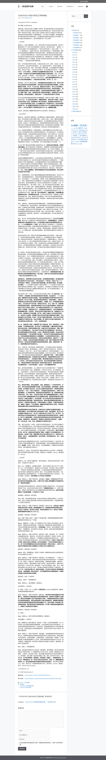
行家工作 (78, 141)
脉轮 (79, 139)
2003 (73, 96)
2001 (73, 101)
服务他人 (80, 133)
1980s (74, 109)
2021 (73, 64)
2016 (73, 77)
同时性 (75, 130)
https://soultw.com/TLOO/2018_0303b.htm (38, 675)
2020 (73, 67)
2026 (73, 52)
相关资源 (80, 6)
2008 (73, 87)
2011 (73, 82)
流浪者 (75, 135)
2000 (73, 104)
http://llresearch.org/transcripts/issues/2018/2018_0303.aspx (43, 678)
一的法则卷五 (76, 45)
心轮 (72, 132)
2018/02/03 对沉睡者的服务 (27, 686)
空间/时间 (82, 137)
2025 (73, 55)
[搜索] (86, 16)
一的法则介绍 (76, 33)
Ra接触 (74, 125)
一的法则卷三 (76, 40)
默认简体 (82, 1)
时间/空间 (72, 133)
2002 (73, 99)
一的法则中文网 (27, 6)
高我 (81, 143)
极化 (83, 133)
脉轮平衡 (83, 139)
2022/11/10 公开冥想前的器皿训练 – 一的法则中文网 (40, 702)
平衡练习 (86, 130)
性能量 (74, 132)
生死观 (72, 137)
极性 (85, 133)
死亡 (72, 135)
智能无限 (76, 133)
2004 (73, 94)
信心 (77, 128)
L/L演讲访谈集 (75, 111)
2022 (73, 62)
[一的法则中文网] (18, 6)
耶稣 (73, 139)
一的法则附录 (76, 47)
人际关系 (73, 128)
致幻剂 (74, 141)
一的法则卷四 (76, 42)
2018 (21, 682)
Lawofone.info (62, 757)
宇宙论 (80, 130)
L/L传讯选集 (27, 682)
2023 (73, 60)
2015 (73, 79)
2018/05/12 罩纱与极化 (25, 687)
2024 (73, 57)
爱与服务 (22, 684)
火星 (78, 135)
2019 (73, 69)
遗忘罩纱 (75, 143)
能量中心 (76, 139)
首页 (42, 6)
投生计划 (80, 132)
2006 (73, 89)
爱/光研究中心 (70, 6)
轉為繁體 (86, 1)
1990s (74, 106)
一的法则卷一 (76, 35)
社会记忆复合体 (77, 137)
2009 (73, 84)
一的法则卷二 (76, 37)
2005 (73, 91)
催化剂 (80, 128)
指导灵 (85, 132)
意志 (77, 132)
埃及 (78, 130)
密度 (83, 130)
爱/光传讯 (59, 6)
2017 (73, 74)
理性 (87, 135)
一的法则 (50, 6)
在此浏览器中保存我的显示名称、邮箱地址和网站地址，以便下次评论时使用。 (41, 743)
